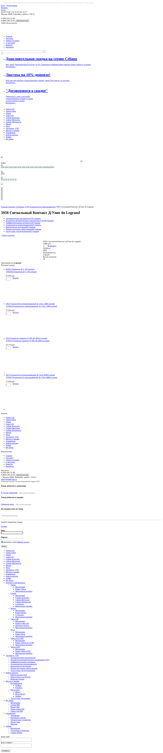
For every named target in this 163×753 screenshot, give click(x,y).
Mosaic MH (15, 707)
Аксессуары (15, 722)
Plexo (8, 126)
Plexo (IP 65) (20, 694)
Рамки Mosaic (20, 613)
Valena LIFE (15, 647)
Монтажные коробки (23, 591)
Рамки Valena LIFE (23, 651)
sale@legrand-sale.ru (9, 479)
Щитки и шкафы (12, 131)
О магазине (10, 43)
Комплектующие (17, 679)
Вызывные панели (18, 718)
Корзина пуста (4, 9)
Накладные (15, 690)
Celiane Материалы (13, 122)
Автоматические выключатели (23, 219)
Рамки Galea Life (22, 623)
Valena (8, 113)
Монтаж (14, 724)
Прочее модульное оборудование (23, 229)
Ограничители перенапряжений (42, 207)
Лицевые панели (22, 626)
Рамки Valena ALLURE (24, 643)
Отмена (4, 526)
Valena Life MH (17, 711)
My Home (9, 139)
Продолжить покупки (27, 493)
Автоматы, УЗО (12, 128)
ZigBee (8, 137)
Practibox (18, 688)
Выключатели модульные (20, 227)
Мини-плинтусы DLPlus (20, 677)
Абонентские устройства (21, 720)
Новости (9, 45)
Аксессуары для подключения (22, 231)
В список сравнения (9, 493)
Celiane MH (15, 705)
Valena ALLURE (17, 638)
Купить (16, 278)
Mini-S (18, 692)
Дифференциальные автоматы (23, 223)
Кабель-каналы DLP (19, 675)
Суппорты (19, 604)
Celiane (13, 593)
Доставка (9, 39)
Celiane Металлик (13, 120)
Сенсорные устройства (20, 731)
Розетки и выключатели (15, 583)
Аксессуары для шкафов (20, 698)
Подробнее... (11, 67)
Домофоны (15, 716)
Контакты (10, 47)
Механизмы (20, 587)
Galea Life (10, 116)
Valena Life (10, 109)
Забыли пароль (23, 542)
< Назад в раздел (7, 235)
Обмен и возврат (12, 41)
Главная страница (8, 207)
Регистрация (12, 6)
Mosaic (8, 124)
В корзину (52, 246)
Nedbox (18, 686)
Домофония (10, 133)
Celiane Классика (13, 118)
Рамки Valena (20, 589)
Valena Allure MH (17, 709)
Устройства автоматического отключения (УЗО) (30, 221)
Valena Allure (11, 111)
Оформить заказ (7, 504)
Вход (3, 6)
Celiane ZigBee (16, 733)
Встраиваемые (16, 683)
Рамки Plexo (20, 634)
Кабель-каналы (12, 135)
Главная (9, 36)
